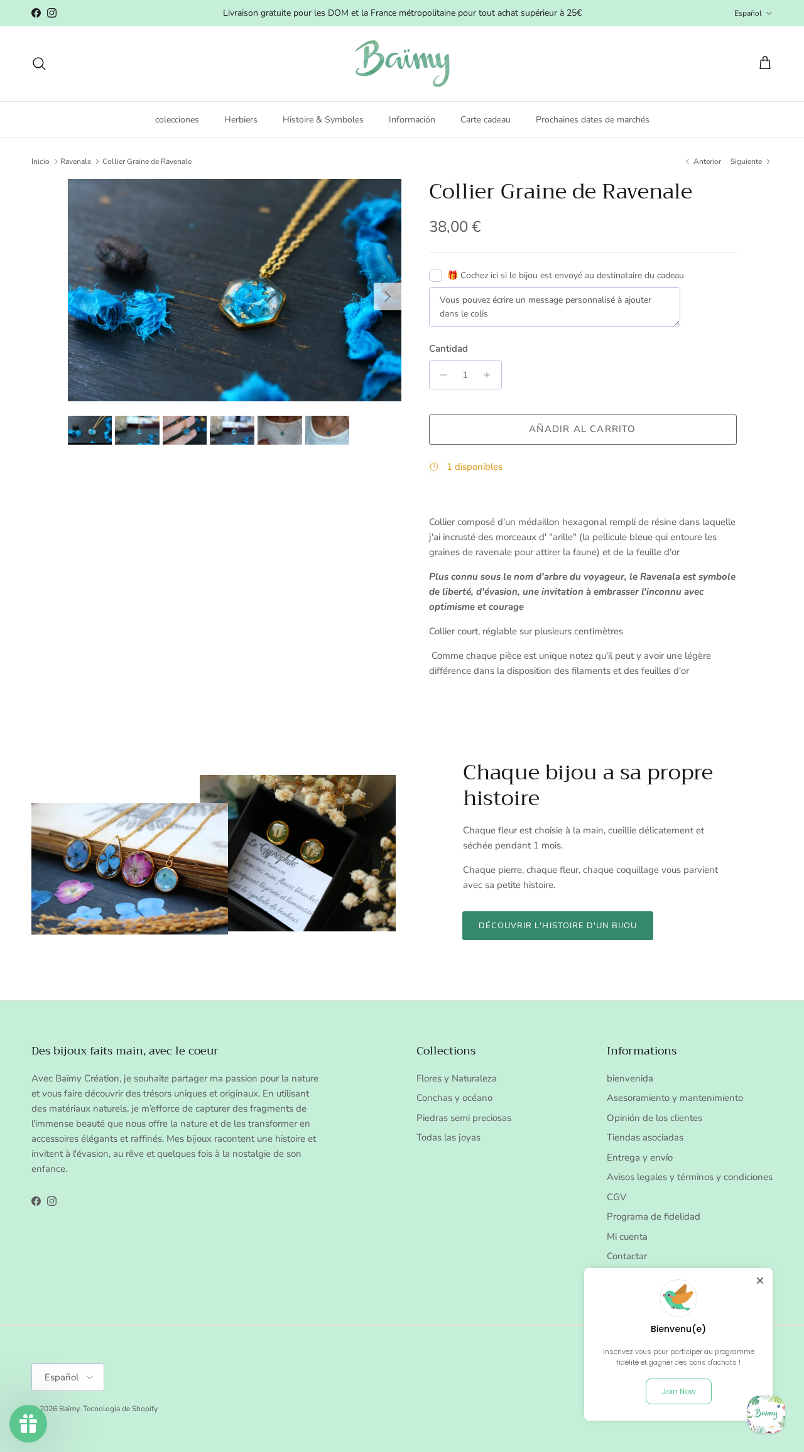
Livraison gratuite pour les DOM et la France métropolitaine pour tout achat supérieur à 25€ (402, 13)
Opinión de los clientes (654, 1118)
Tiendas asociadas (645, 1137)
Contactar (627, 1256)
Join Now (678, 1391)
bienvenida (630, 1078)
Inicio (40, 161)
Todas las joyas (448, 1137)
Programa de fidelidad (653, 1216)
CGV (616, 1197)
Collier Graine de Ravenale (147, 161)
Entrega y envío (640, 1157)
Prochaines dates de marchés (592, 119)
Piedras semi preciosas (463, 1118)
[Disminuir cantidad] (441, 375)
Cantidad (448, 348)
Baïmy (69, 1409)
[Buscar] (38, 63)
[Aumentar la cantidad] (490, 375)
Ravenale (75, 161)
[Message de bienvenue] (766, 1414)
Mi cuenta (627, 1236)
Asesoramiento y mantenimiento (675, 1098)
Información (412, 119)
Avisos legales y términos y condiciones (690, 1177)
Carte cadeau (485, 119)
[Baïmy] (402, 64)
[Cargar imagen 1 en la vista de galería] (234, 290)
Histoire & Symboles (323, 119)
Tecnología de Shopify (120, 1409)
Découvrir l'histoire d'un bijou (558, 925)
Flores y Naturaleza (456, 1078)
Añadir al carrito (582, 429)
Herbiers (241, 119)
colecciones (177, 119)
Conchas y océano (454, 1098)
